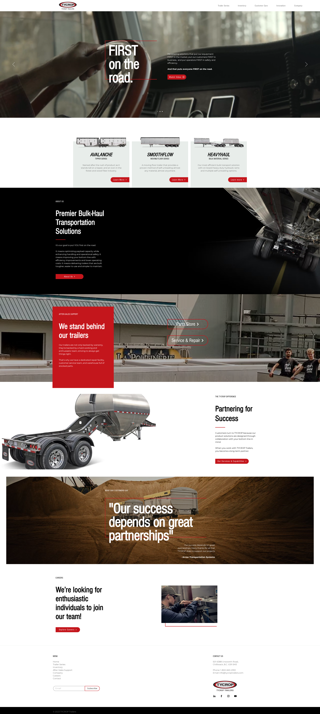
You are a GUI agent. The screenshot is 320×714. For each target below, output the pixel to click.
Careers (56, 676)
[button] (302, 5)
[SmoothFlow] (162, 111)
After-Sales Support (62, 670)
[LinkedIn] (214, 696)
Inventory (58, 667)
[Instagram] (228, 696)
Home (56, 662)
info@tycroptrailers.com (231, 673)
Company (58, 673)
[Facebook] (221, 696)
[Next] (306, 64)
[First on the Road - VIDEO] (157, 111)
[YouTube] (235, 696)
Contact (57, 678)
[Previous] (13, 64)
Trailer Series (59, 664)
